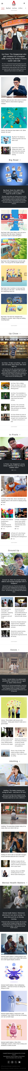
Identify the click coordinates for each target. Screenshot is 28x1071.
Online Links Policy (18, 1057)
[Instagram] (12, 1063)
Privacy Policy (21, 1056)
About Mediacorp (6, 1056)
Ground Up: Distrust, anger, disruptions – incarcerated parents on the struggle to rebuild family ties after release (21, 613)
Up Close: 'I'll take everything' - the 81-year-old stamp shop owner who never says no (14, 364)
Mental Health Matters (13, 883)
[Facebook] (8, 1063)
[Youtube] (19, 1063)
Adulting (13, 761)
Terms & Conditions (14, 1056)
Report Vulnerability (10, 1057)
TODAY (2, 8)
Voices (13, 650)
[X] (16, 1063)
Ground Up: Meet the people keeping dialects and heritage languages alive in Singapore (14, 581)
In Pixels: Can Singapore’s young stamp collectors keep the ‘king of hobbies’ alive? (14, 465)
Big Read (8, 8)
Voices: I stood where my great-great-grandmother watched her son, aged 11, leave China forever (14, 680)
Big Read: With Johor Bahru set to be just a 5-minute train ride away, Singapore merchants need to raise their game (13, 234)
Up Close (14, 8)
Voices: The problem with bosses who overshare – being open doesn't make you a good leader (13, 721)
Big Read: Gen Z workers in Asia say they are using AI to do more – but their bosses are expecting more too (13, 289)
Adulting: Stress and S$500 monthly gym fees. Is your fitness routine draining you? (18, 872)
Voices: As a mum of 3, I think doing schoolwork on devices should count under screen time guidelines (21, 742)
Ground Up (13, 550)
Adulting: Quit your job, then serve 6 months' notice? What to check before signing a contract (13, 101)
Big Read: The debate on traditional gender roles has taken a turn (19, 138)
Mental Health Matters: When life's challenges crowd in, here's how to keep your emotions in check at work (14, 1043)
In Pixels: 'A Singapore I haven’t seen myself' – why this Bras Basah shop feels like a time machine (21, 523)
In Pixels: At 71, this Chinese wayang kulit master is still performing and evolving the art (19, 535)
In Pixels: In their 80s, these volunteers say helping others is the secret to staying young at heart (13, 500)
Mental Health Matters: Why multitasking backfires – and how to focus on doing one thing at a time (13, 986)
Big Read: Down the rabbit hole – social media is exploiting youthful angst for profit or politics (13, 191)
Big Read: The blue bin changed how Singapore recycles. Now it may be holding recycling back (13, 318)
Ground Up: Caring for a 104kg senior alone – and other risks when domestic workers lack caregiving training (18, 151)
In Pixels (21, 8)
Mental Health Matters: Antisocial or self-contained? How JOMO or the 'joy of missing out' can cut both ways (13, 1015)
